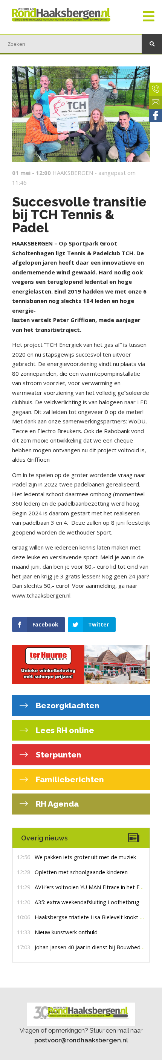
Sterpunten (57, 754)
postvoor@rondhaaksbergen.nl (81, 1040)
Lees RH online (64, 730)
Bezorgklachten (66, 705)
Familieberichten (69, 779)
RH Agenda (56, 804)
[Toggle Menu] (148, 17)
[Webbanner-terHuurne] (81, 664)
